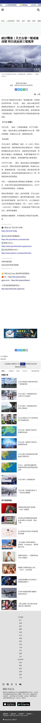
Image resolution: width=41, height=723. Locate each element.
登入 (22, 364)
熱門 (23, 21)
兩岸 (34, 21)
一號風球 (11, 371)
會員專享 (11, 21)
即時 (18, 21)
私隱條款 (29, 713)
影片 (20, 620)
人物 (20, 647)
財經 (20, 632)
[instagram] (3, 684)
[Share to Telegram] (21, 89)
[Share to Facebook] (16, 89)
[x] (16, 684)
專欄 (20, 638)
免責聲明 (21, 713)
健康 (20, 653)
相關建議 (5, 713)
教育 (20, 668)
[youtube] (20, 684)
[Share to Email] (26, 89)
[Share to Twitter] (18, 89)
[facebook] (7, 684)
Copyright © (6, 715)
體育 (20, 665)
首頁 (2, 21)
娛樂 (20, 671)
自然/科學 (20, 659)
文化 (20, 656)
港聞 (28, 21)
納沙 (18, 371)
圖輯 (20, 674)
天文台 (25, 371)
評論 (20, 644)
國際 (39, 21)
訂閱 (35, 364)
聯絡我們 (13, 713)
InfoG (20, 635)
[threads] (11, 684)
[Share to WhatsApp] (24, 89)
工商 (20, 677)
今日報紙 (20, 617)
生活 (20, 650)
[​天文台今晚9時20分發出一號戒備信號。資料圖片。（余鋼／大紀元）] (20, 58)
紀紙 (20, 662)
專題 (20, 641)
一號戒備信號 (34, 371)
